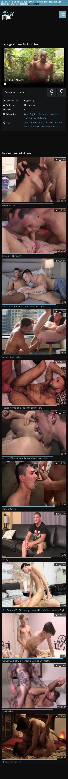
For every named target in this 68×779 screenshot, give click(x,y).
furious (54, 126)
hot (61, 122)
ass (50, 122)
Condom (43, 114)
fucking (33, 122)
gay (40, 122)
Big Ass (33, 114)
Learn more (33, 3)
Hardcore (54, 114)
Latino (32, 117)
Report (22, 92)
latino (27, 126)
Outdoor (41, 117)
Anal (26, 114)
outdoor (35, 126)
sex (45, 122)
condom (45, 126)
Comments (10, 92)
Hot (26, 117)
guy (56, 122)
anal (26, 122)
